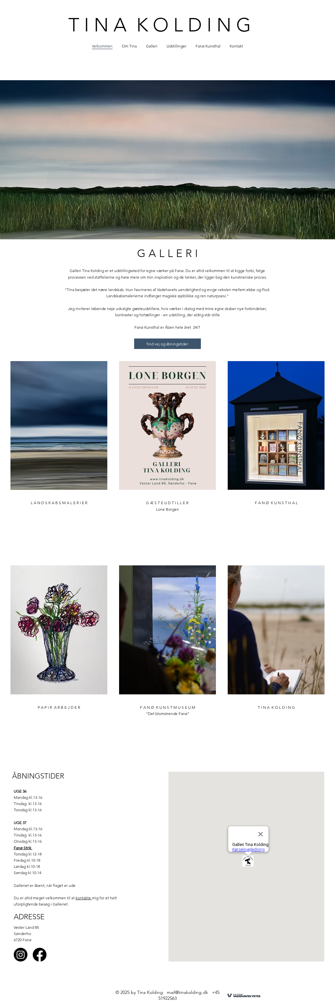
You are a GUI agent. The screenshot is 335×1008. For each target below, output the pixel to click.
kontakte (84, 897)
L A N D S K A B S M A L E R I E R (59, 502)
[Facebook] (39, 955)
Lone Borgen (167, 509)
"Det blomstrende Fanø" (167, 713)
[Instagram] (20, 955)
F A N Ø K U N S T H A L (276, 502)
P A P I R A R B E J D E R (59, 707)
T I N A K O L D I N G (159, 24)
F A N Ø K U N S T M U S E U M (167, 707)
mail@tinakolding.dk (187, 992)
